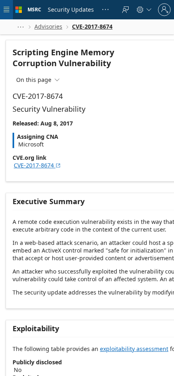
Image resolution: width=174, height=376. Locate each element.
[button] (20, 26)
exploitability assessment (134, 349)
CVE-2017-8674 (37, 165)
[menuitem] (71, 9)
